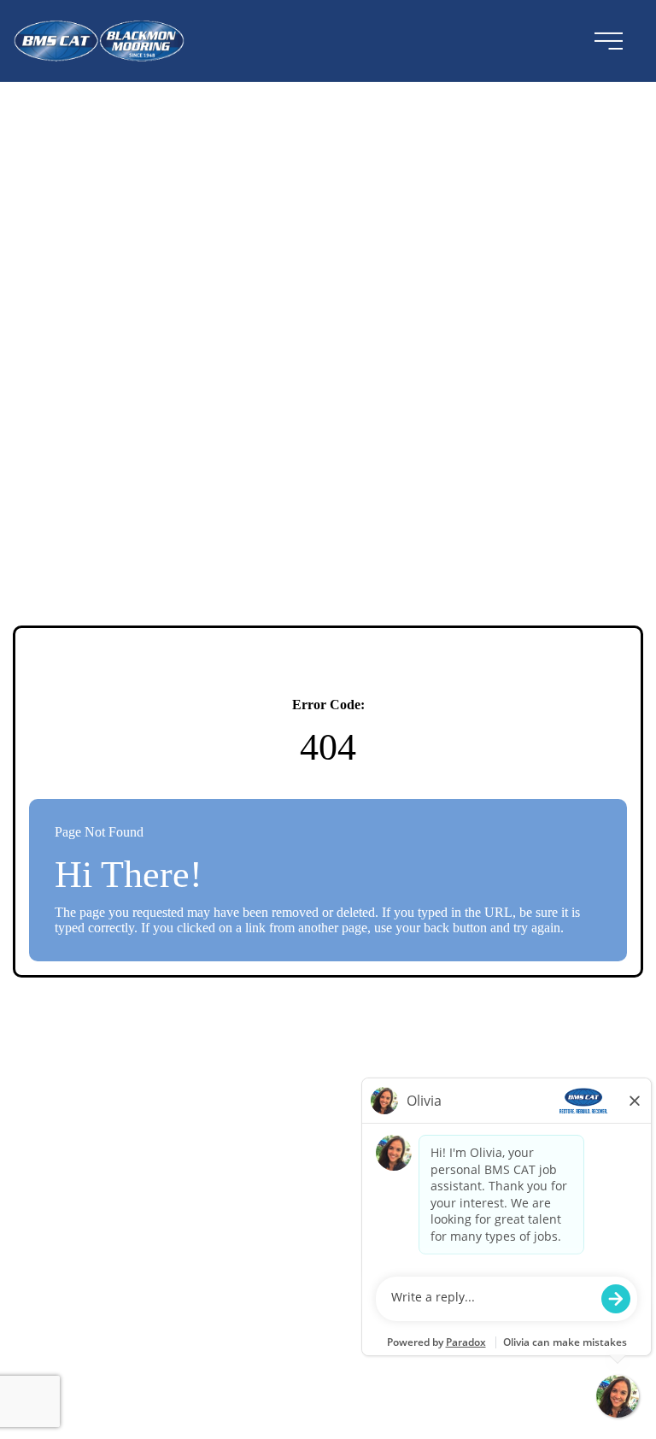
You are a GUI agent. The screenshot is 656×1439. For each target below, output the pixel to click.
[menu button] (608, 41)
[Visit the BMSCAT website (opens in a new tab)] (106, 41)
